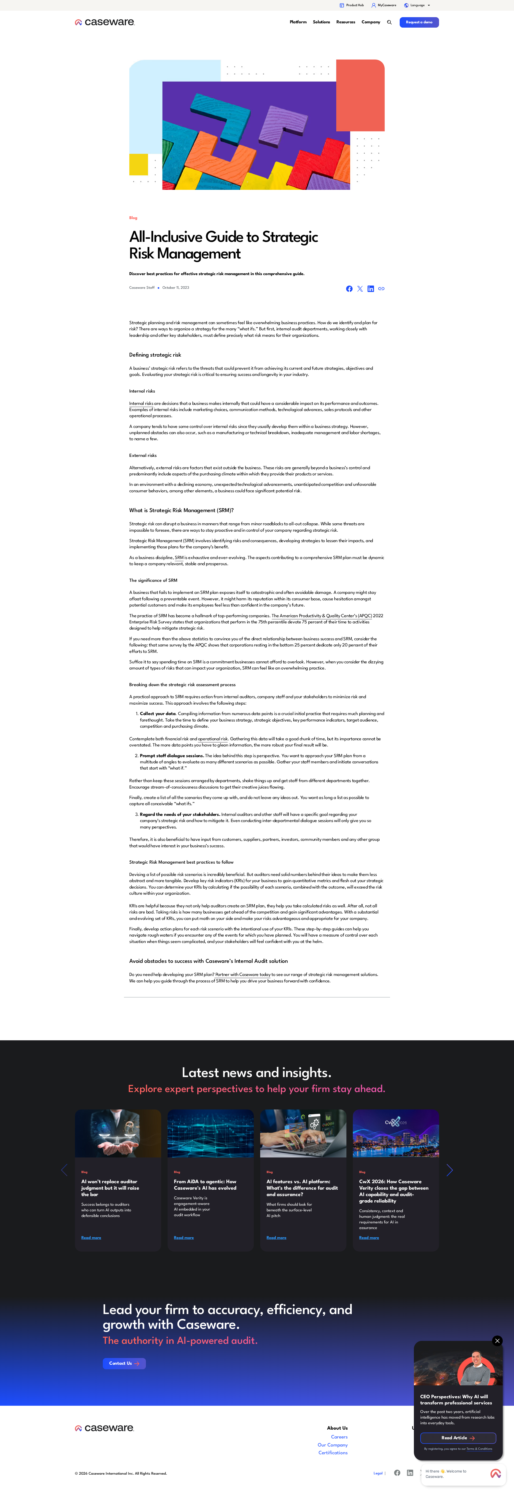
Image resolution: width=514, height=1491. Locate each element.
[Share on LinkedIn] (371, 290)
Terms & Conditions (479, 1449)
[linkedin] (410, 1474)
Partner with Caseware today (242, 974)
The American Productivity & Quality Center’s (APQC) (322, 616)
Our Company (333, 1445)
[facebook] (397, 1474)
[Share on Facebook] (349, 290)
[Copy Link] (381, 290)
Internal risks (141, 403)
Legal (378, 1473)
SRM (179, 558)
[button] (418, 5)
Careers (339, 1437)
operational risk (213, 739)
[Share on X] (360, 290)
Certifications (333, 1453)
